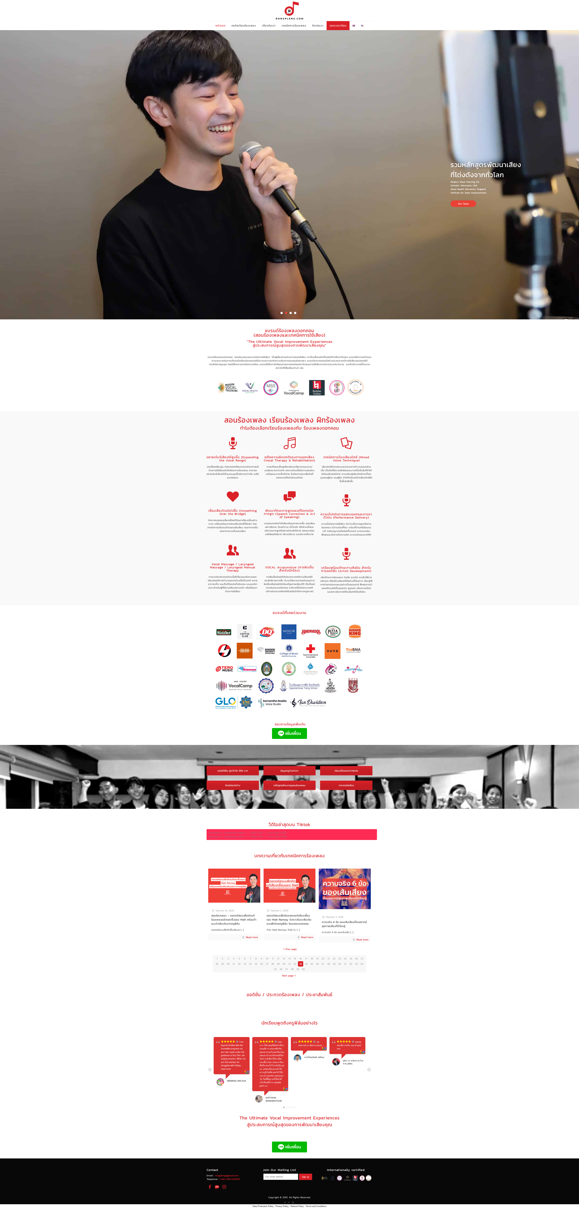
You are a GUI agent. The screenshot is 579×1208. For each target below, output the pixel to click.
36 (261, 964)
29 (222, 964)
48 (328, 964)
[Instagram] (293, 1202)
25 (351, 958)
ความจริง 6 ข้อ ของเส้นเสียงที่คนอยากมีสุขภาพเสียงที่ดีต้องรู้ (344, 924)
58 (292, 969)
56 (281, 969)
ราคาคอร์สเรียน (346, 785)
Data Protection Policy (263, 1206)
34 (250, 964)
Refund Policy (297, 1206)
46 (317, 964)
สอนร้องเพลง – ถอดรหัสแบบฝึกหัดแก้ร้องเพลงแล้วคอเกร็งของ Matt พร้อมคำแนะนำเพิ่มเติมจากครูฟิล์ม (233, 919)
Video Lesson (70, 186)
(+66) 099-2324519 (230, 1179)
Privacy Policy (282, 1206)
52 (351, 964)
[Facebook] (284, 1202)
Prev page (291, 949)
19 (317, 958)
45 (311, 964)
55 (275, 969)
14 (289, 958)
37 (267, 964)
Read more (252, 937)
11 (273, 958)
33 (245, 964)
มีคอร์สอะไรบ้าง (232, 785)
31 (234, 964)
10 (267, 958)
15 (295, 958)
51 (345, 964)
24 (345, 958)
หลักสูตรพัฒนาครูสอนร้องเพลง (289, 785)
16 (301, 958)
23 (340, 958)
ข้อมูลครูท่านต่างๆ (289, 770)
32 (239, 964)
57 (286, 969)
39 (278, 964)
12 (278, 958)
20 (323, 958)
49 (334, 964)
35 (256, 964)
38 (272, 964)
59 (298, 969)
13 (284, 958)
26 (356, 958)
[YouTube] (289, 1202)
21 (328, 958)
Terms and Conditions (316, 1206)
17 (306, 958)
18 (312, 958)
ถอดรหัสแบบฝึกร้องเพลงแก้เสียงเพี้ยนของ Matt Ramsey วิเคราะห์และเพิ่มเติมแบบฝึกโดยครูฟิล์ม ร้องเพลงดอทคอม (289, 919)
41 (289, 964)
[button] (281, 313)
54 (362, 964)
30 (228, 964)
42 (295, 964)
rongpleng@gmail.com (227, 1175)
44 (306, 964)
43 (300, 964)
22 (334, 958)
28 (217, 964)
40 (283, 964)
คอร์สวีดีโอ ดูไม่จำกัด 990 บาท (232, 770)
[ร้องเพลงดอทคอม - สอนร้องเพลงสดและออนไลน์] (289, 10)
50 (339, 964)
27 (362, 958)
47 (323, 964)
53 (356, 964)
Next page (288, 975)
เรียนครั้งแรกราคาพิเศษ (346, 770)
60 (303, 969)
